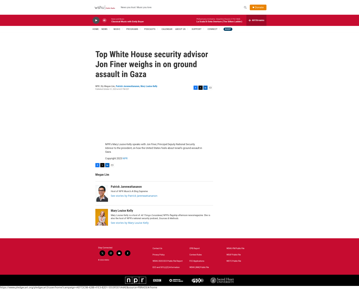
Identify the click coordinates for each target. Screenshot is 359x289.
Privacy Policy (159, 255)
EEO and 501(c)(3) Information (166, 267)
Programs (132, 29)
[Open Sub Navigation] (110, 29)
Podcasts (150, 29)
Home (96, 29)
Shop (228, 29)
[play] (96, 20)
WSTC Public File (233, 261)
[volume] (104, 20)
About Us (180, 29)
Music (117, 29)
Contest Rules (195, 255)
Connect (213, 29)
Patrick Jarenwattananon (127, 86)
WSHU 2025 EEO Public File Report (168, 261)
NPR (125, 158)
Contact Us (157, 248)
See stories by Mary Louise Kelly (130, 222)
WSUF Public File (233, 255)
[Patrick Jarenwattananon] (101, 193)
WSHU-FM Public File (235, 248)
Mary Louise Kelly (149, 86)
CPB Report (194, 248)
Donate (259, 7)
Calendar (167, 29)
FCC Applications (196, 261)
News (105, 29)
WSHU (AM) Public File (199, 267)
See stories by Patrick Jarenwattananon (134, 195)
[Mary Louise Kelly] (101, 217)
